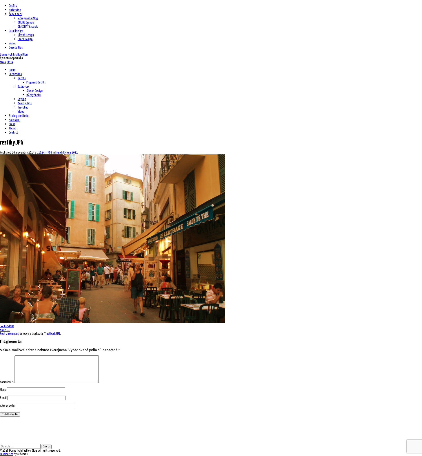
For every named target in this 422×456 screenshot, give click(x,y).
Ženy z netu (15, 14)
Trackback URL (52, 333)
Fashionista (6, 454)
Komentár (7, 382)
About (12, 128)
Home (12, 70)
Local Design (16, 31)
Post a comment (9, 333)
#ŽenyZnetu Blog (28, 18)
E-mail (3, 398)
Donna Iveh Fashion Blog (14, 54)
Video (12, 43)
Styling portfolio (19, 116)
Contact (13, 132)
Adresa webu (7, 406)
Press (12, 124)
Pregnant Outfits (36, 82)
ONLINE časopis (26, 22)
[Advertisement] (80, 430)
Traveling (23, 107)
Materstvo (15, 10)
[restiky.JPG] (112, 322)
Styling (22, 99)
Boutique (14, 120)
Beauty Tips (16, 47)
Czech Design (25, 39)
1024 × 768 (45, 152)
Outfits (13, 5)
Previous (7, 326)
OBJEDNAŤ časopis (28, 26)
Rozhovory (23, 86)
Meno (3, 389)
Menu (3, 62)
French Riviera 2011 (66, 152)
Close (10, 62)
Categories (15, 74)
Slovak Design (26, 35)
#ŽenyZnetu (33, 95)
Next (5, 330)
